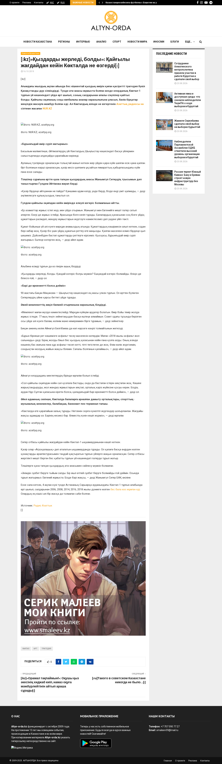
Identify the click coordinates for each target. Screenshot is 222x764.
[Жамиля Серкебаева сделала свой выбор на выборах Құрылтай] (164, 124)
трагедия (46, 649)
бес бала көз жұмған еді (125, 489)
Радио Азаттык (43, 505)
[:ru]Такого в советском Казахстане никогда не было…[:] (119, 680)
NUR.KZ (47, 108)
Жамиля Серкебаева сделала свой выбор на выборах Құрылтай (187, 123)
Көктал (26, 649)
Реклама (26, 2)
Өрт (35, 649)
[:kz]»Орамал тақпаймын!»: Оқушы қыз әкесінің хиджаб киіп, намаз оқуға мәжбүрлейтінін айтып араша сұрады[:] (50, 684)
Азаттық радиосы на (130, 104)
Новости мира (137, 41)
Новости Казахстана (37, 41)
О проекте (14, 2)
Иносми (158, 41)
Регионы (64, 41)
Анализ (101, 41)
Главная (168, 760)
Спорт (117, 41)
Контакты (38, 2)
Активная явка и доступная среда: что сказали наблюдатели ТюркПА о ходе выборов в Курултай (187, 100)
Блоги (174, 41)
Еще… (188, 41)
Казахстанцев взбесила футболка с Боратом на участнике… (137, 2)
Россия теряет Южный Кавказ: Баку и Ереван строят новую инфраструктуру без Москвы (187, 178)
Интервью (83, 41)
